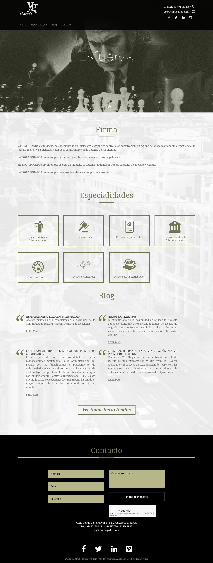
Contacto (66, 24)
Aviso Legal (122, 559)
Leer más (32, 331)
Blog (54, 24)
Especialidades (39, 24)
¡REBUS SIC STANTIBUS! (122, 316)
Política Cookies (139, 559)
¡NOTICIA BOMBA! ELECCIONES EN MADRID (53, 316)
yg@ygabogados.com (176, 11)
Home (23, 24)
